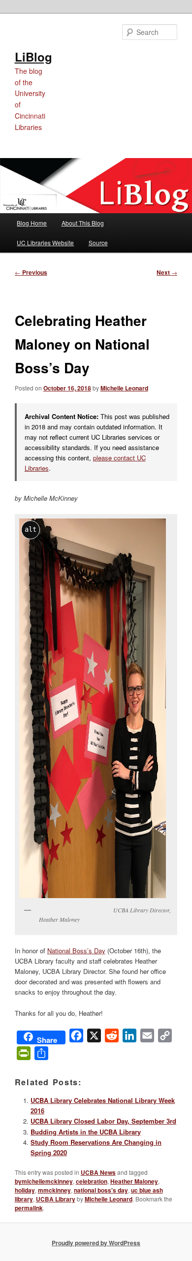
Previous (31, 272)
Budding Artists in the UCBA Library (86, 1131)
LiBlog (33, 56)
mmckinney (54, 1190)
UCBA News (98, 1172)
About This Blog (83, 223)
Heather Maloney (134, 1181)
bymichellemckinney (44, 1181)
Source (98, 242)
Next (167, 272)
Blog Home (32, 223)
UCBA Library (55, 1199)
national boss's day (101, 1190)
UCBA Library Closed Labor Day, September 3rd (103, 1121)
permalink (29, 1207)
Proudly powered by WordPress (96, 1242)
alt (30, 529)
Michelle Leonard (124, 388)
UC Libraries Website (45, 242)
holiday (25, 1190)
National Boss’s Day (76, 950)
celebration (91, 1181)
